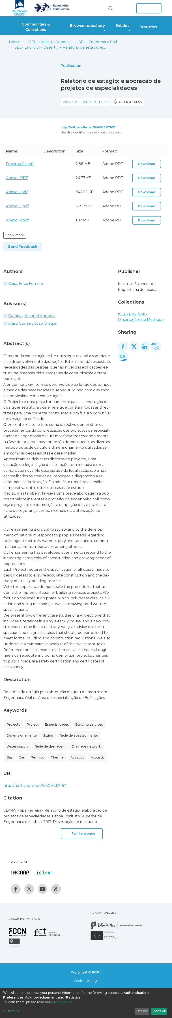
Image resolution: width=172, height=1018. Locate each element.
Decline (142, 1011)
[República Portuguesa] (118, 928)
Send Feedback (22, 246)
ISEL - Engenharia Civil (97, 42)
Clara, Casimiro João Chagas (32, 323)
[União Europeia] (107, 939)
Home (14, 42)
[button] (126, 8)
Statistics (148, 27)
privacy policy (61, 1002)
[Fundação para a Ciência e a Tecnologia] (35, 936)
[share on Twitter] (134, 346)
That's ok (159, 1011)
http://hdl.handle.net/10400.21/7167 (88, 127)
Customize (11, 1011)
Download (146, 164)
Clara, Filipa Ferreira (25, 283)
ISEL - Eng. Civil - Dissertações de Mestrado (35, 47)
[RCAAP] (56, 889)
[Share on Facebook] (123, 346)
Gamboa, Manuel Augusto (32, 316)
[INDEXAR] (44, 872)
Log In (147, 8)
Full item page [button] (83, 834)
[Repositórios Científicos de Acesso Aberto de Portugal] (20, 872)
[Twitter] (29, 889)
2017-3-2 (70, 102)
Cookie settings (86, 981)
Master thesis (95, 102)
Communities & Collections (36, 27)
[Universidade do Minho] (15, 946)
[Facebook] (16, 889)
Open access (130, 102)
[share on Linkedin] (145, 346)
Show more (14, 235)
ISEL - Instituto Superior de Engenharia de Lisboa (50, 42)
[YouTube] (42, 889)
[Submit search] (110, 8)
